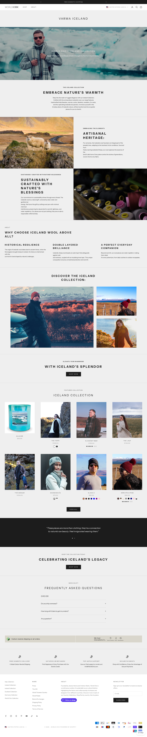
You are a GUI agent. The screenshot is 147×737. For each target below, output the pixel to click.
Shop (25, 7)
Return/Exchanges (38, 699)
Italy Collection (9, 682)
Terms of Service (37, 709)
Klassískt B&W (91, 441)
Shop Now (73, 374)
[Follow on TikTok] (32, 716)
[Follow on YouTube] (27, 716)
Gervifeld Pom (127, 493)
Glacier (19, 436)
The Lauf (127, 440)
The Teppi (56, 440)
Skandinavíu (55, 493)
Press (34, 686)
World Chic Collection (11, 698)
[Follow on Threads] (16, 716)
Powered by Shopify (68, 727)
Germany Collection (11, 695)
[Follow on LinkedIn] (37, 716)
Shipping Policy (37, 702)
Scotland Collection (11, 692)
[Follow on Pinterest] (21, 716)
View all (74, 509)
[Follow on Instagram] (11, 716)
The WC (35, 689)
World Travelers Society (39, 692)
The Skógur (20, 493)
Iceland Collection (10, 685)
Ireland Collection (10, 688)
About (33, 7)
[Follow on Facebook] (6, 716)
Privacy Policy (36, 706)
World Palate (36, 696)
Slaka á (91, 493)
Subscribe (121, 700)
